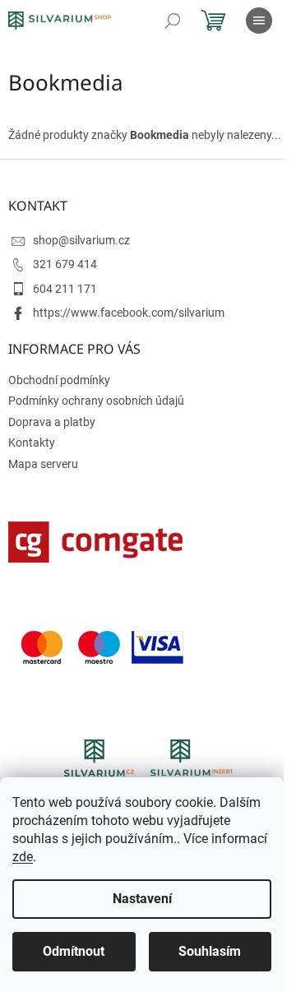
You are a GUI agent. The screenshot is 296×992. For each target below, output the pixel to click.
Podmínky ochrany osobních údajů (96, 400)
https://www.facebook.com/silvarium (128, 312)
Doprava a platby (51, 422)
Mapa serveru (43, 464)
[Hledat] (172, 20)
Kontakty (31, 442)
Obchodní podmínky (59, 380)
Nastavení (142, 898)
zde (22, 857)
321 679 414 (65, 264)
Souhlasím (209, 951)
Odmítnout (73, 951)
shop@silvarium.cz (81, 240)
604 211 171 (65, 288)
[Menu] (259, 20)
